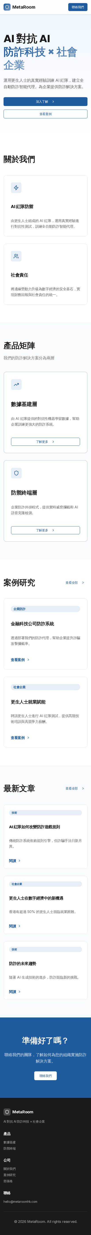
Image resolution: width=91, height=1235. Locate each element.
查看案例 (46, 114)
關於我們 (10, 1169)
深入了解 (42, 101)
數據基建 (10, 1142)
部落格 (8, 1181)
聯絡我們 (78, 7)
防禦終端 (10, 1148)
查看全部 (72, 582)
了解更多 (42, 441)
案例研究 (10, 1175)
